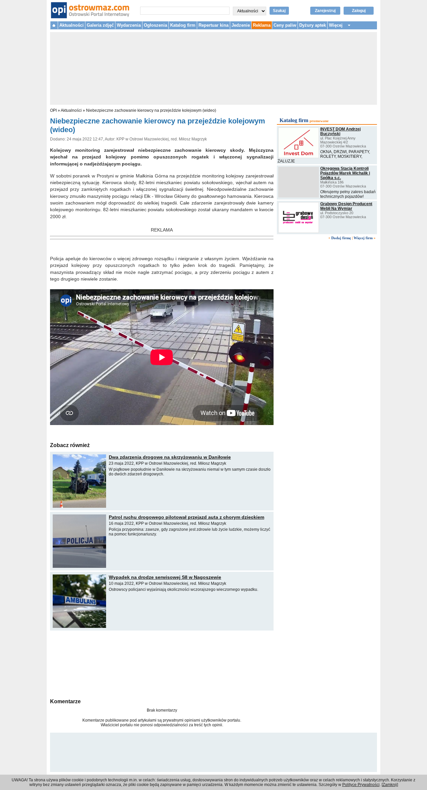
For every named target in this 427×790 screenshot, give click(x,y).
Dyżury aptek (312, 25)
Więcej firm (363, 238)
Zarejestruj (325, 10)
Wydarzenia (129, 25)
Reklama (262, 25)
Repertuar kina (213, 25)
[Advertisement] (162, 663)
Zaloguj (359, 10)
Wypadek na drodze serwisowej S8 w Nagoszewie (165, 577)
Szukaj (279, 10)
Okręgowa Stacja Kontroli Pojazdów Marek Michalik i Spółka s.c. (345, 173)
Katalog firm (182, 25)
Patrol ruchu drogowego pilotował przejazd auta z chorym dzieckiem (186, 517)
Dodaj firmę (341, 238)
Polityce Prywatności (361, 784)
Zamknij (390, 784)
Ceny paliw (285, 25)
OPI (53, 110)
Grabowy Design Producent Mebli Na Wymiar (346, 206)
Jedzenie (241, 25)
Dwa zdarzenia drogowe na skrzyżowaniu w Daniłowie (170, 457)
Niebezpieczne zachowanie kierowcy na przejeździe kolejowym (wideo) (151, 110)
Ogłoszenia (155, 25)
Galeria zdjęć (100, 25)
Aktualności (71, 25)
